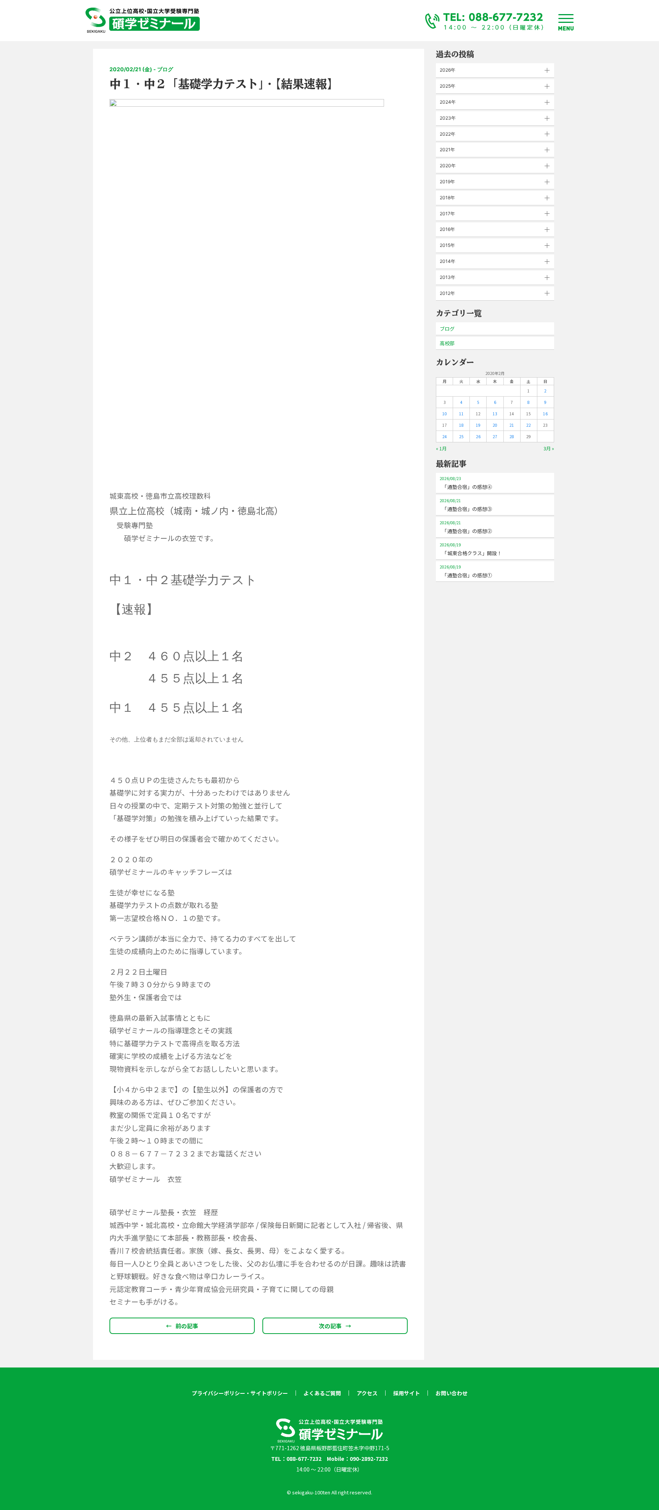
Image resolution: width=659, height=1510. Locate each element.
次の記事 (335, 1326)
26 (478, 436)
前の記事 (182, 1326)
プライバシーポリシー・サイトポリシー (240, 1393)
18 (461, 425)
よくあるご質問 (322, 1393)
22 (528, 425)
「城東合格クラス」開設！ (471, 549)
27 (495, 436)
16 (545, 413)
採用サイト (406, 1393)
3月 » (548, 448)
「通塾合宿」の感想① (466, 571)
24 (444, 436)
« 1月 (441, 448)
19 (478, 425)
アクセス (367, 1393)
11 (461, 413)
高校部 (447, 343)
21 (512, 425)
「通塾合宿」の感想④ (466, 483)
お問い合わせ (452, 1393)
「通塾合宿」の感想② (466, 527)
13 (495, 413)
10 (444, 413)
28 (512, 436)
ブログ (447, 328)
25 (461, 436)
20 (495, 425)
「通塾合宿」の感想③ (466, 505)
